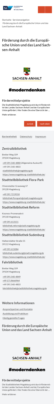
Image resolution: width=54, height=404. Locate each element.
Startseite (6, 19)
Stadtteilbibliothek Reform (20, 207)
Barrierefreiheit (9, 136)
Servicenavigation (21, 19)
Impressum (40, 136)
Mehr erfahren (26, 64)
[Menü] (48, 9)
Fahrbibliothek (12, 262)
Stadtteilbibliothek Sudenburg (23, 235)
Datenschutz (26, 136)
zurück (30, 123)
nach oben (45, 123)
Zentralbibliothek (14, 148)
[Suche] (41, 9)
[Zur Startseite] (15, 8)
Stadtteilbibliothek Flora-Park (23, 180)
